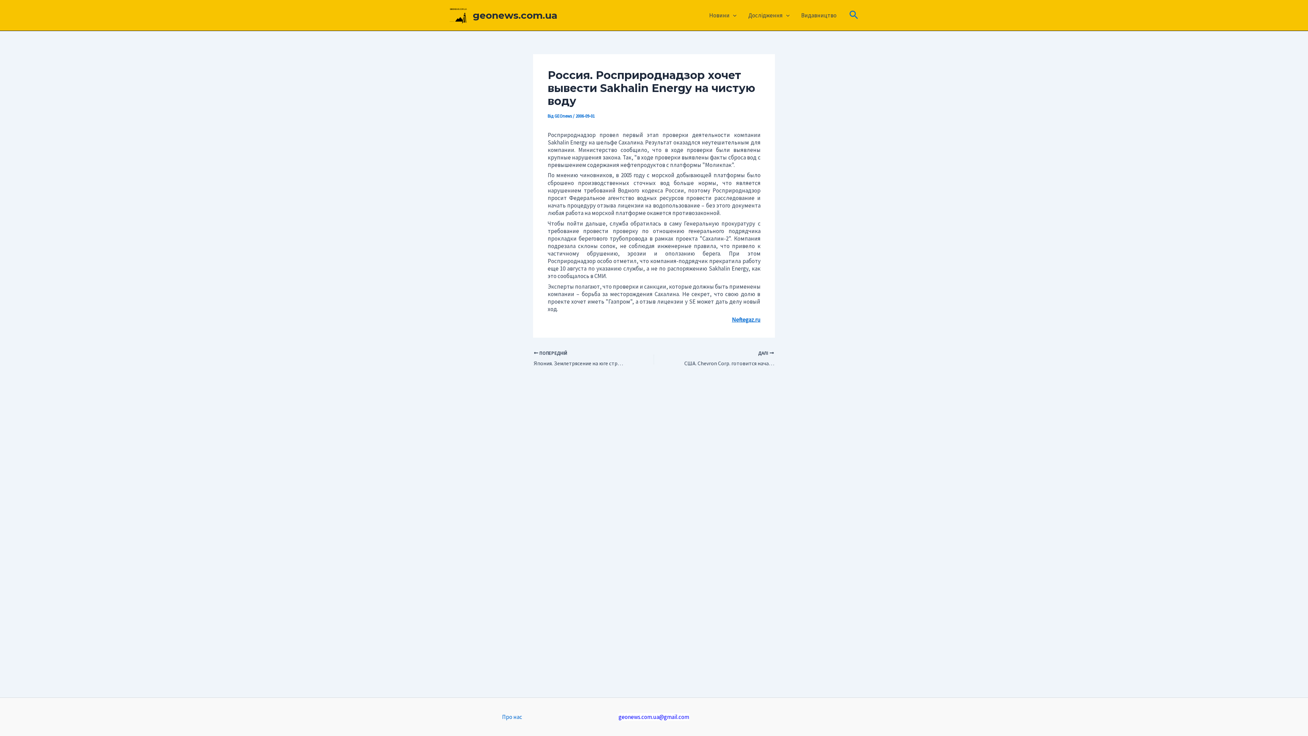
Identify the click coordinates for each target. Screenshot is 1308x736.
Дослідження (765, 15)
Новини (719, 15)
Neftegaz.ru (746, 319)
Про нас (512, 717)
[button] (733, 15)
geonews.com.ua (515, 15)
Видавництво (819, 15)
